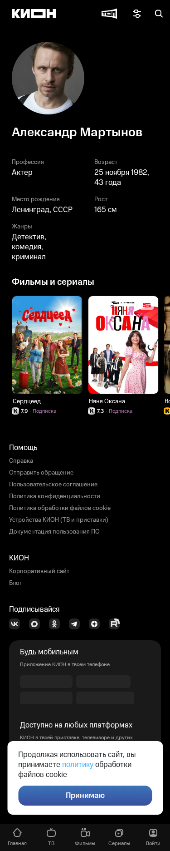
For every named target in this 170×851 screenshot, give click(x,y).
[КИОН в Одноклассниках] (57, 623)
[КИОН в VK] (17, 623)
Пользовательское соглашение (53, 484)
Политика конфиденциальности (54, 496)
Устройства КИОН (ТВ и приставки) (58, 520)
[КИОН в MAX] (37, 623)
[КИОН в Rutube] (117, 623)
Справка (21, 461)
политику (77, 764)
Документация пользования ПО (54, 532)
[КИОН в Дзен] (97, 623)
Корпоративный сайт (39, 571)
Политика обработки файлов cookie (60, 508)
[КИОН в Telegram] (77, 623)
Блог (15, 583)
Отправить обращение (41, 473)
